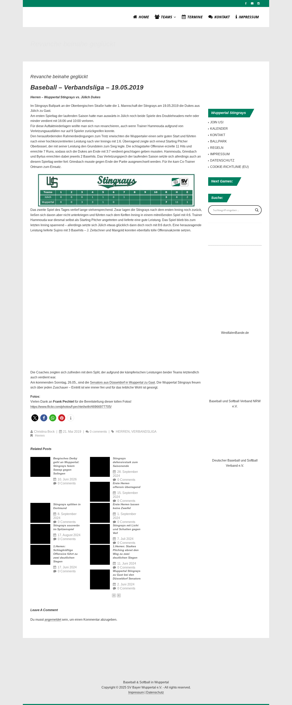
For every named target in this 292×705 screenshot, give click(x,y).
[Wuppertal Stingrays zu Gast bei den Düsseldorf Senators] (100, 579)
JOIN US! (216, 122)
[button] (34, 417)
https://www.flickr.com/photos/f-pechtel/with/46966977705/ (70, 406)
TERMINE (195, 17)
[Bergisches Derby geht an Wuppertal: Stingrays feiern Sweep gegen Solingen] (40, 467)
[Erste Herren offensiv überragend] (100, 492)
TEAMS (167, 17)
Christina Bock (44, 431)
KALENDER (219, 128)
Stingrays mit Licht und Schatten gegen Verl (126, 529)
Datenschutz (155, 692)
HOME (144, 17)
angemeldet (52, 619)
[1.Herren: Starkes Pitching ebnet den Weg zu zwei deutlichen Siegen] (100, 555)
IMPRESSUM (249, 17)
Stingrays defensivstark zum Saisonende (125, 462)
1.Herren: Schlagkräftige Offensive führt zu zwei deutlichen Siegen (65, 554)
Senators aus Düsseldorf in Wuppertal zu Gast (122, 382)
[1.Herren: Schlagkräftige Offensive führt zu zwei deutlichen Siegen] (40, 555)
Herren (123, 431)
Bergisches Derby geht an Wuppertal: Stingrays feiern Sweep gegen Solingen (66, 466)
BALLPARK (218, 141)
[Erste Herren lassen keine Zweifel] (100, 513)
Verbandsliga (144, 431)
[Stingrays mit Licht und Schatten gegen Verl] (100, 534)
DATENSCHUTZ (222, 160)
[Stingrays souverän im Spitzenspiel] (40, 534)
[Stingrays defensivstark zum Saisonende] (100, 467)
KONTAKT (222, 17)
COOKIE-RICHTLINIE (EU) (229, 166)
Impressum (136, 692)
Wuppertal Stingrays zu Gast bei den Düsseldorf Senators (127, 574)
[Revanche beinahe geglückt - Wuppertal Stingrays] (146, 660)
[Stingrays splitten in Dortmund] (40, 513)
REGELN (216, 147)
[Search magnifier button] (257, 210)
